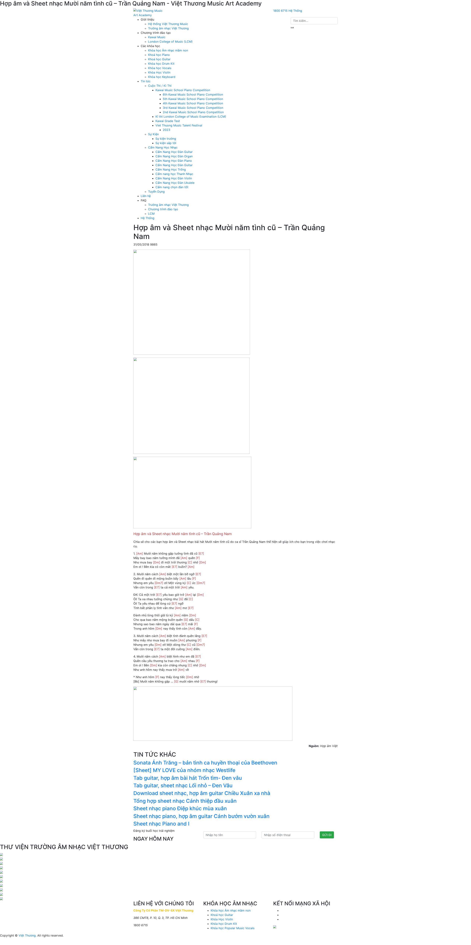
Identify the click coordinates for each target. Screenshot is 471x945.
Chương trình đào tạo (163, 209)
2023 (166, 130)
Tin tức (145, 81)
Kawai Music (156, 37)
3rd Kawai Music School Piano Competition (193, 108)
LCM (151, 213)
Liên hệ (146, 196)
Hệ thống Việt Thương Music (168, 24)
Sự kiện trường (165, 138)
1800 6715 (280, 10)
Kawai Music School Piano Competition (182, 90)
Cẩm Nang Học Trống (170, 169)
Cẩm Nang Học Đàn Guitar (174, 152)
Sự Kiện (153, 134)
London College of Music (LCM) (170, 41)
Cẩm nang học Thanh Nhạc (174, 174)
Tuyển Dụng (156, 191)
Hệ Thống (147, 218)
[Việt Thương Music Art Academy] (148, 13)
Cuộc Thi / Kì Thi (159, 85)
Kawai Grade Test (167, 121)
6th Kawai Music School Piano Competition (193, 94)
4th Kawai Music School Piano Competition (193, 103)
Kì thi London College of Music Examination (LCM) (190, 116)
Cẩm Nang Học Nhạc (163, 147)
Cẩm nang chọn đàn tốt (171, 187)
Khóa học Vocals (159, 68)
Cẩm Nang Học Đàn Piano (173, 160)
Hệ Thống (295, 10)
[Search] (292, 27)
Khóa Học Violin (159, 72)
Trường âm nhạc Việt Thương (168, 28)
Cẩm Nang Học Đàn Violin (173, 178)
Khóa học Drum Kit (161, 63)
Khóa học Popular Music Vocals (232, 928)
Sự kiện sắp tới (165, 143)
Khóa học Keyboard (161, 77)
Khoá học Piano (159, 55)
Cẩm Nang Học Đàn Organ (174, 156)
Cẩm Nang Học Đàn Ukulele (174, 183)
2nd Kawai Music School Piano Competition (193, 112)
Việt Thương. (27, 935)
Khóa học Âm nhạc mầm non (168, 50)
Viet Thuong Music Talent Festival (178, 125)
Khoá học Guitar (159, 59)
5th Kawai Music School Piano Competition (193, 99)
